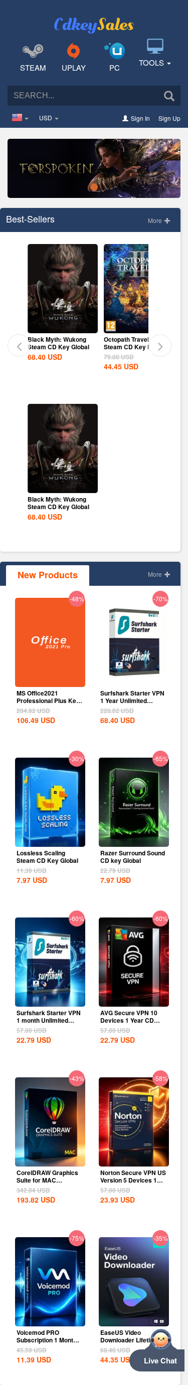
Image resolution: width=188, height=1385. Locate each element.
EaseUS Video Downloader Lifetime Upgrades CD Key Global (129, 1343)
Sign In (140, 118)
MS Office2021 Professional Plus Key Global (48, 700)
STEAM (33, 67)
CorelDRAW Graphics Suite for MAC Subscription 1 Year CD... (47, 1184)
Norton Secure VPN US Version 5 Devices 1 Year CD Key (133, 1180)
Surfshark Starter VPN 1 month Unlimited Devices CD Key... (49, 1020)
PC (114, 67)
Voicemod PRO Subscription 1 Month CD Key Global (47, 1340)
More (155, 220)
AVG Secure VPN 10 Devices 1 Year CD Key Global (128, 1020)
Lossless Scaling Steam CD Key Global (47, 856)
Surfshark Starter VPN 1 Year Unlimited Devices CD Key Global (132, 704)
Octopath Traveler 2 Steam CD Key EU (132, 343)
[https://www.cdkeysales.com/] (94, 18)
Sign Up (169, 118)
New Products (48, 574)
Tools (152, 62)
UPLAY (74, 67)
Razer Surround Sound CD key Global (132, 856)
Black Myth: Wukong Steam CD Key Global (58, 343)
